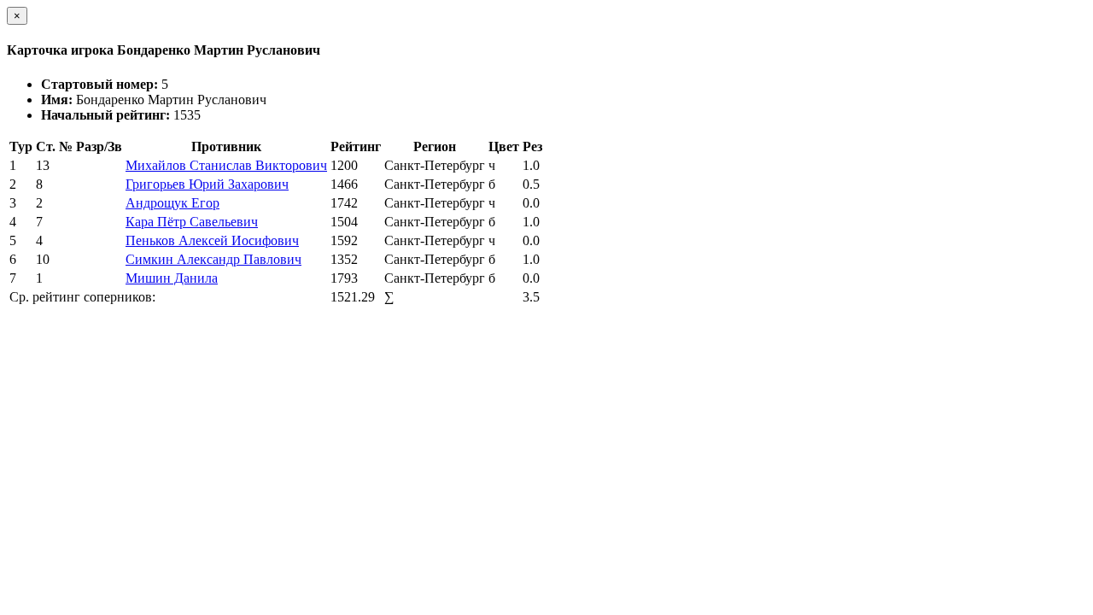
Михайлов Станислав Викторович (226, 165)
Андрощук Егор (172, 203)
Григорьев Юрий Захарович (207, 184)
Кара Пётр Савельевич (192, 221)
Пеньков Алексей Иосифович (212, 240)
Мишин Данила (172, 278)
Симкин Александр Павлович (213, 259)
